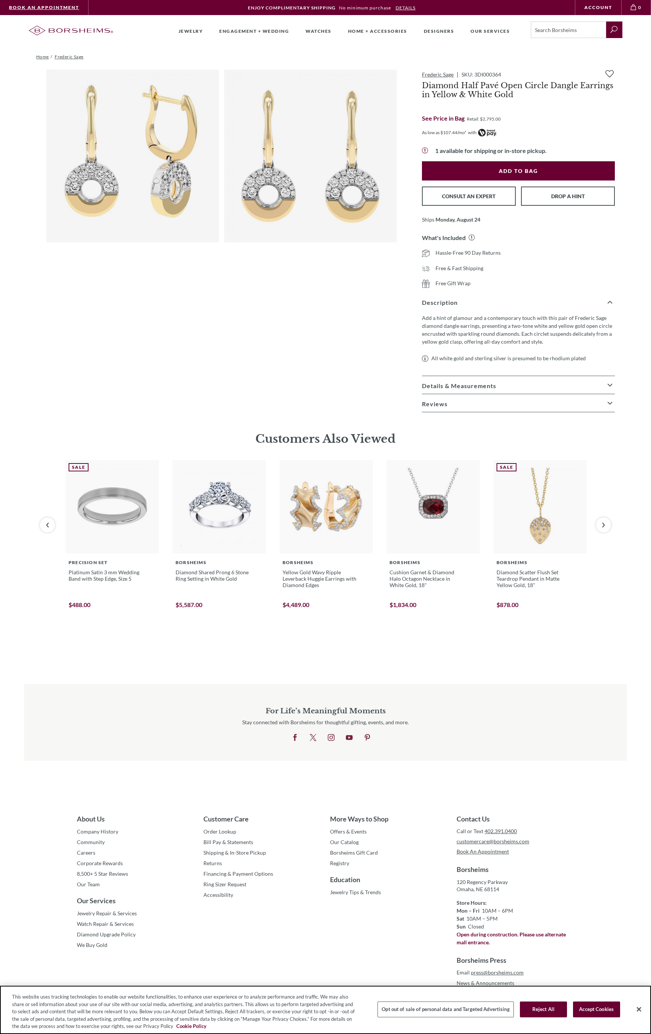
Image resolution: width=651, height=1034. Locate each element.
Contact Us (473, 819)
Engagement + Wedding (254, 31)
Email (490, 972)
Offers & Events (348, 831)
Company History (97, 831)
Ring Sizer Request (224, 884)
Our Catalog (344, 842)
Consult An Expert (468, 196)
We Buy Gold (92, 945)
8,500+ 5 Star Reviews (102, 873)
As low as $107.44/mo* (444, 132)
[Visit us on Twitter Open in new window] (313, 738)
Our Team (88, 884)
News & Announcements (485, 983)
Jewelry (191, 31)
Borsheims (473, 869)
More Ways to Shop (359, 819)
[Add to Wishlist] (609, 74)
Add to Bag (518, 171)
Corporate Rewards (100, 863)
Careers (86, 852)
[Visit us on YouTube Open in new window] (349, 738)
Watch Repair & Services (105, 924)
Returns (212, 863)
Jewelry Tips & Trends (355, 892)
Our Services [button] (490, 31)
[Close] (639, 1009)
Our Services (96, 900)
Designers (439, 31)
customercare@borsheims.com (493, 841)
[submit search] (614, 29)
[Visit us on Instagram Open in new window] (331, 738)
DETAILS (406, 8)
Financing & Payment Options (238, 873)
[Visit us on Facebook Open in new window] (295, 738)
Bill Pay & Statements (228, 841)
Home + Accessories (377, 31)
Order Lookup (219, 831)
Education (345, 879)
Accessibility (218, 895)
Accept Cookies (596, 1009)
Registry (339, 863)
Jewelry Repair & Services (107, 913)
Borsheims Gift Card (354, 852)
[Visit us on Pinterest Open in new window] (367, 738)
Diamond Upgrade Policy (106, 934)
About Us (91, 819)
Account (598, 7)
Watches (319, 31)
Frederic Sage (438, 74)
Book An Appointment (44, 7)
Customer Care (226, 819)
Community (91, 842)
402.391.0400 (500, 831)
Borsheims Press (481, 960)
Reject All (543, 1009)
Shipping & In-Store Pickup (234, 852)
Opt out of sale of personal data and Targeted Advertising (445, 1009)
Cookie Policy (191, 1026)
